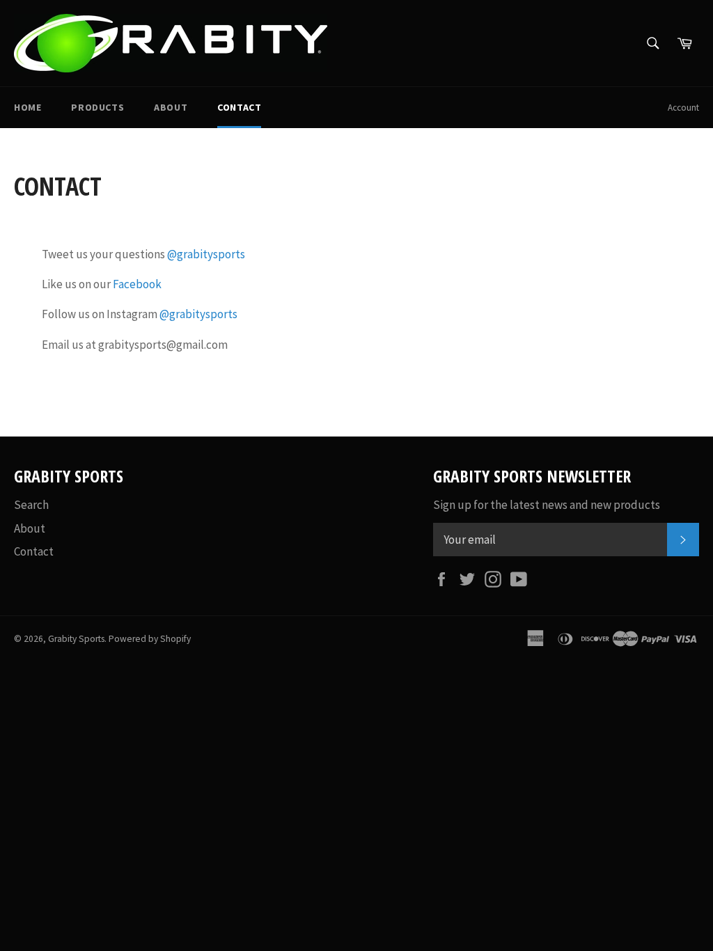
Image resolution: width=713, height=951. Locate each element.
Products (97, 107)
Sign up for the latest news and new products (546, 504)
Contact (239, 107)
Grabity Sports (76, 639)
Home (27, 107)
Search (31, 504)
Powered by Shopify (150, 639)
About (170, 107)
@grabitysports (206, 254)
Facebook (137, 284)
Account (683, 107)
